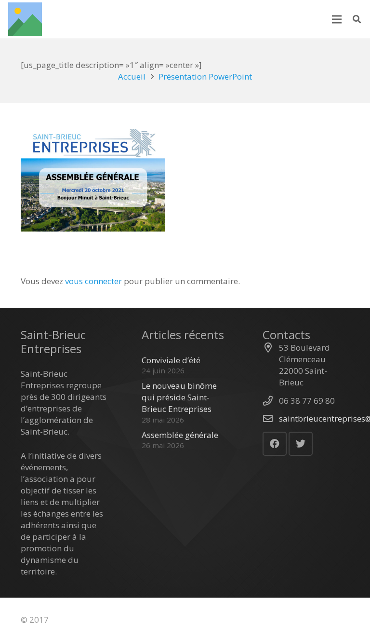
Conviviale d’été (171, 360)
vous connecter (93, 281)
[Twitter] (301, 444)
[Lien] (25, 19)
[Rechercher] (357, 19)
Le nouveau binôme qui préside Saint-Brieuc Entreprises (179, 397)
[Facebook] (275, 444)
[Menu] (336, 19)
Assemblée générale (180, 434)
